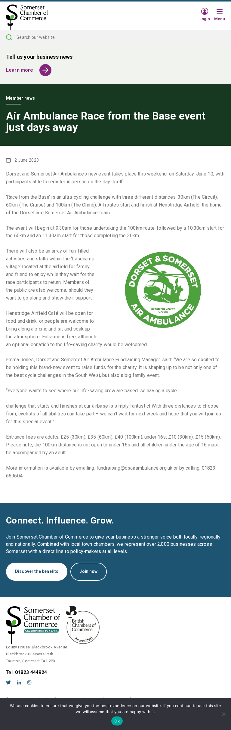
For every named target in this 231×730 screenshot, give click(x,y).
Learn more (19, 70)
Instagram (29, 682)
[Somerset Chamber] (27, 17)
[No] (223, 714)
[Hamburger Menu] (220, 11)
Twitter (8, 682)
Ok (117, 721)
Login (204, 19)
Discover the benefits (36, 571)
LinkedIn (19, 682)
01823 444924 (31, 672)
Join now (88, 571)
